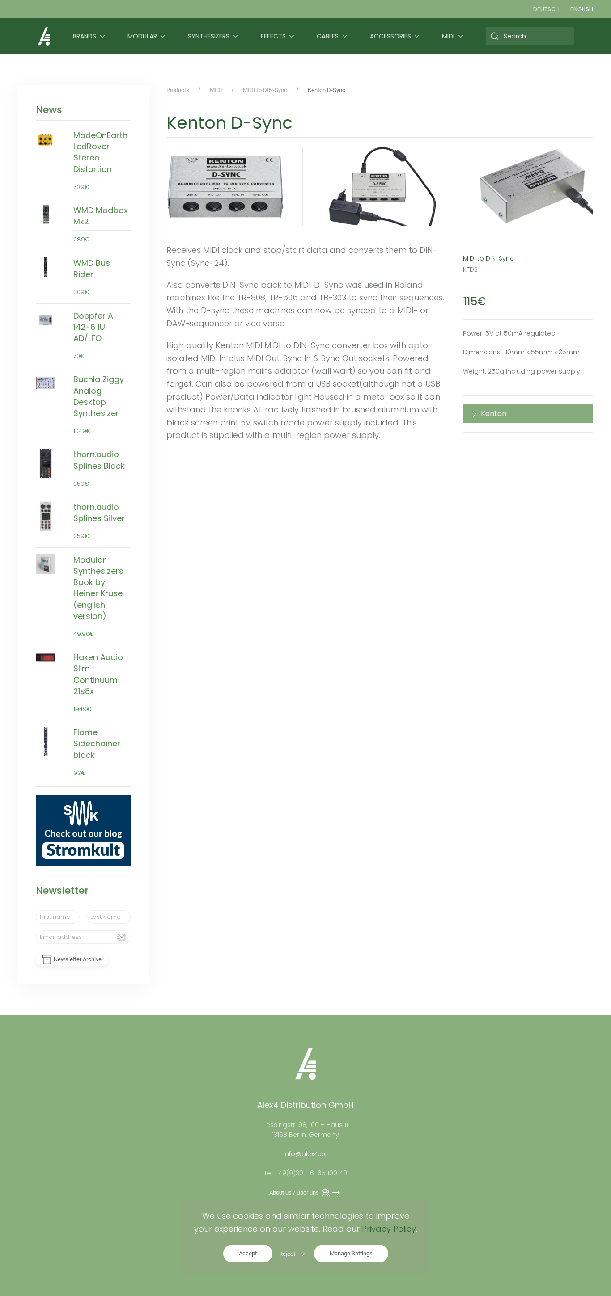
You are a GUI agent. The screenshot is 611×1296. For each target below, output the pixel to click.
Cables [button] (328, 36)
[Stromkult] (83, 830)
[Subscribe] (122, 937)
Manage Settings (351, 1253)
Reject (287, 1253)
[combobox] (530, 36)
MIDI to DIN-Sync (488, 258)
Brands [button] (84, 36)
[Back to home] (44, 36)
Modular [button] (142, 36)
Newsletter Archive (78, 959)
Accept (248, 1253)
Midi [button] (448, 36)
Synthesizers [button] (208, 36)
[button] (225, 186)
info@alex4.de (306, 1153)
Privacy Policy (389, 1228)
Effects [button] (273, 36)
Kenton (493, 413)
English (581, 9)
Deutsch (546, 9)
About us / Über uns (294, 1192)
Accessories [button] (390, 36)
